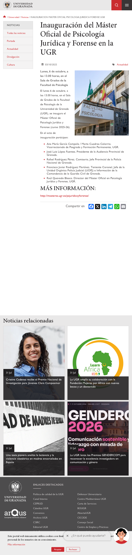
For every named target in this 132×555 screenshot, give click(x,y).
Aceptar (57, 549)
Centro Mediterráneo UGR (91, 498)
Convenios (38, 512)
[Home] (17, 5)
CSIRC (36, 522)
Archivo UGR (40, 517)
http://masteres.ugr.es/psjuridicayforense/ (64, 195)
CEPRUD (38, 503)
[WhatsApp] (116, 206)
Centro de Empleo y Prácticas (92, 527)
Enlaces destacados (48, 484)
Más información (16, 544)
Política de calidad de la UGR (48, 494)
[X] (97, 206)
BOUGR (81, 508)
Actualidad (122, 64)
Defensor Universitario (89, 494)
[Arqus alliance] (15, 513)
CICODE (82, 517)
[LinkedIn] (104, 206)
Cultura (11, 64)
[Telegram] (110, 206)
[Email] (123, 206)
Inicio (4, 17)
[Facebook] (91, 206)
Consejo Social (85, 522)
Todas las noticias (16, 33)
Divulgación (13, 56)
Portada (11, 40)
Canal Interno (40, 498)
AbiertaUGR (84, 512)
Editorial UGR (40, 527)
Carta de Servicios (86, 503)
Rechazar (73, 549)
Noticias (25, 17)
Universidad (13, 17)
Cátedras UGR (40, 508)
